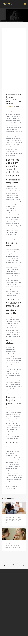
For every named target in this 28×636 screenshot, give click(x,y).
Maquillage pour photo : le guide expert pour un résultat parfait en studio (13, 545)
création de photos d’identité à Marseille (12, 194)
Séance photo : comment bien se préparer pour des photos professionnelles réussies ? (13, 520)
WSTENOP (11, 106)
